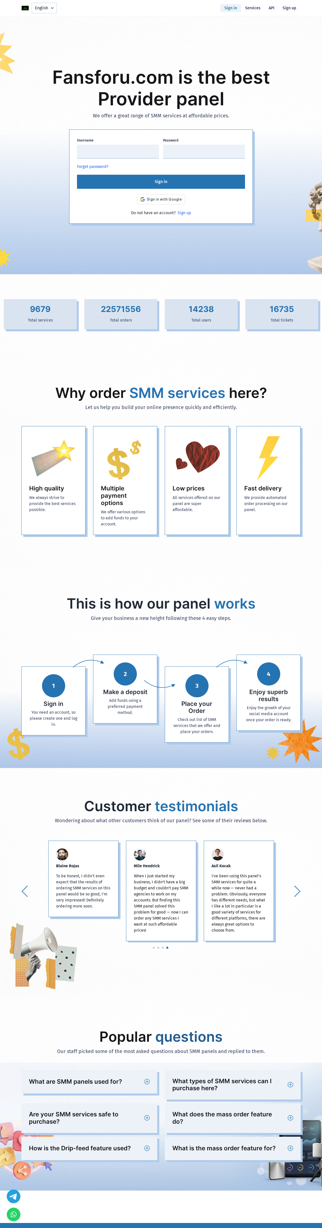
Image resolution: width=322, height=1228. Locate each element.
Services (253, 8)
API (271, 8)
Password (170, 140)
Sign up (289, 8)
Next (297, 891)
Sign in (230, 8)
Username (85, 140)
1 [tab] (154, 948)
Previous (25, 891)
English (41, 8)
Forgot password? (92, 166)
